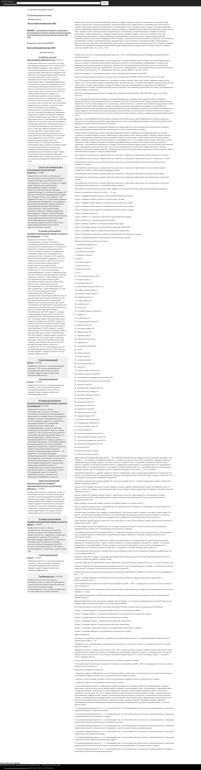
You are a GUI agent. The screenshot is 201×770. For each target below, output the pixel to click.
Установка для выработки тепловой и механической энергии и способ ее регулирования (47, 233)
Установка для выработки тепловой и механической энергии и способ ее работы (47, 522)
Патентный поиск (10, 4)
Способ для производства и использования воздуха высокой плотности (45, 170)
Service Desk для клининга (10, 763)
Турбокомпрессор (46, 577)
